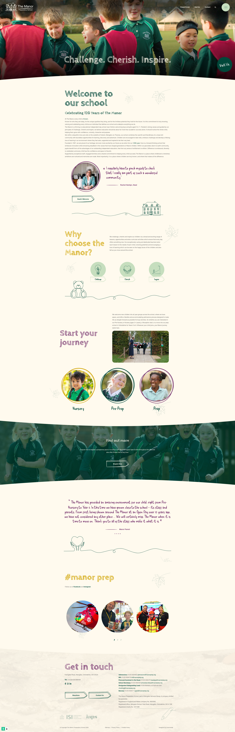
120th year (136, 143)
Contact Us (100, 695)
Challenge (98, 279)
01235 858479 (145, 680)
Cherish (127, 279)
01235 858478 (126, 677)
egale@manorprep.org (141, 691)
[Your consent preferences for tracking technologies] (6, 729)
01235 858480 (145, 685)
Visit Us (197, 7)
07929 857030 (157, 685)
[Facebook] (65, 684)
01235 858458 (136, 683)
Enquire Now (117, 464)
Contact (207, 7)
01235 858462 (132, 675)
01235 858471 (129, 691)
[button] (114, 640)
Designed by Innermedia (166, 727)
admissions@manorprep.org (146, 675)
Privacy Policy (116, 727)
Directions (76, 695)
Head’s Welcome (83, 199)
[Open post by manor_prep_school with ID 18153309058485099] (153, 617)
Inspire (156, 279)
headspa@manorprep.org (159, 680)
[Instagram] (68, 684)
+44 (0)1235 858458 (74, 680)
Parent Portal (185, 7)
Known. (85, 119)
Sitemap (107, 727)
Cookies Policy (125, 727)
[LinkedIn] (70, 684)
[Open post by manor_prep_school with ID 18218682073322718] (117, 617)
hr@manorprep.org (137, 677)
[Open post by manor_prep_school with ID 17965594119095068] (82, 617)
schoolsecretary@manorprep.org (151, 683)
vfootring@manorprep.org (127, 688)
